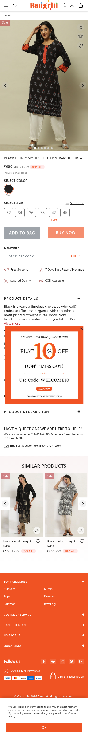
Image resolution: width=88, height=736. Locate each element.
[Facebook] (43, 661)
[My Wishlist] (15, 5)
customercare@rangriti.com (43, 446)
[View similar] (80, 36)
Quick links (13, 646)
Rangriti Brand (16, 625)
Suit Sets (9, 589)
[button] (73, 5)
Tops (7, 596)
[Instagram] (62, 661)
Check (75, 256)
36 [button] (31, 212)
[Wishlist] (80, 45)
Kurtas (48, 589)
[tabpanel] (44, 85)
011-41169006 (40, 434)
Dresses (49, 596)
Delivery (11, 248)
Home (8, 15)
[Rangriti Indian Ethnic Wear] (44, 5)
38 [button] (42, 212)
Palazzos (9, 604)
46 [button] (65, 212)
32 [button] (9, 212)
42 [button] (54, 213)
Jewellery (50, 604)
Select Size (13, 203)
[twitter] (72, 661)
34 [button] (20, 212)
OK (44, 727)
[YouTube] (81, 661)
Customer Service (17, 615)
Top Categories (15, 582)
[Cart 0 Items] (80, 8)
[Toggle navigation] (6, 5)
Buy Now (66, 232)
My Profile (12, 635)
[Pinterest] (53, 661)
